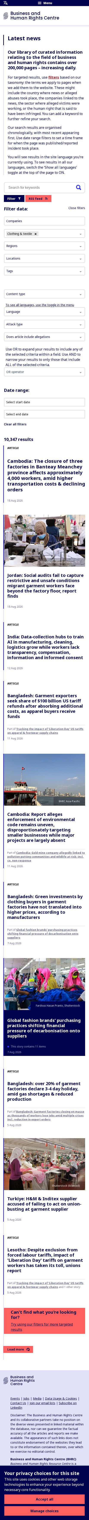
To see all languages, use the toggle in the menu (40, 305)
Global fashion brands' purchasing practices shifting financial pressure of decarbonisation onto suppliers (42, 933)
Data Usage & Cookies (61, 1398)
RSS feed (35, 199)
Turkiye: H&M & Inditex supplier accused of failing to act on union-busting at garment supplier (44, 1204)
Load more (15, 1349)
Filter (11, 199)
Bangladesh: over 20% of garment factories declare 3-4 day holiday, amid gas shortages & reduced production (44, 1091)
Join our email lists (42, 1403)
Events (15, 1398)
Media (37, 1398)
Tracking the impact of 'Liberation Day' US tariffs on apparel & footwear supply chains (45, 731)
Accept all (44, 1499)
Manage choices (44, 1511)
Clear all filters (15, 424)
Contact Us (18, 1403)
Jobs (26, 1398)
